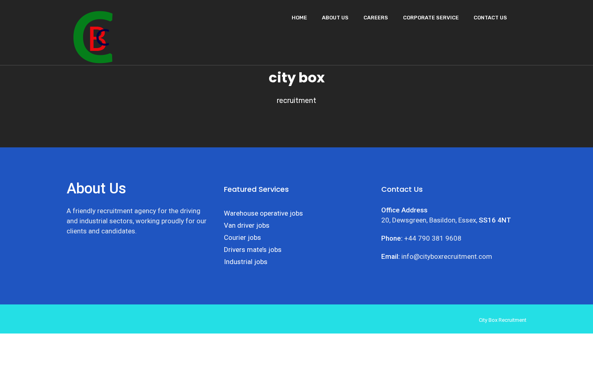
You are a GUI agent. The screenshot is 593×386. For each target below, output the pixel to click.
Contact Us (490, 18)
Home (299, 18)
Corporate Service (431, 18)
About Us (335, 18)
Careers (375, 18)
